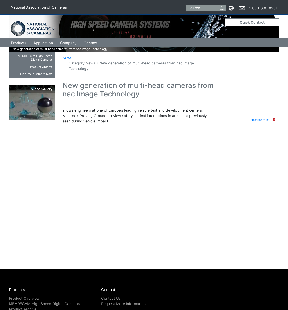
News (67, 57)
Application (43, 43)
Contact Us (111, 298)
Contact (90, 43)
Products (18, 43)
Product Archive (41, 67)
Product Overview (24, 298)
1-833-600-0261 (263, 8)
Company (68, 43)
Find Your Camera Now (36, 74)
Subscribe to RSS (260, 120)
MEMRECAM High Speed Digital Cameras (35, 57)
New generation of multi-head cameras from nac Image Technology (46, 49)
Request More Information (123, 303)
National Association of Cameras (39, 8)
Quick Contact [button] (252, 22)
